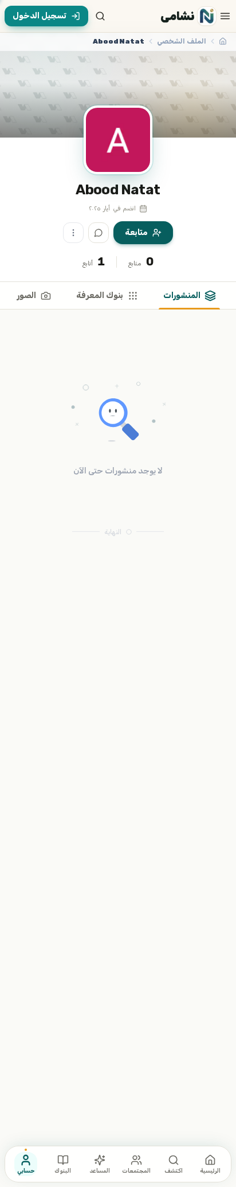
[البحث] (100, 16)
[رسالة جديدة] (98, 232)
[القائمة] (225, 16)
